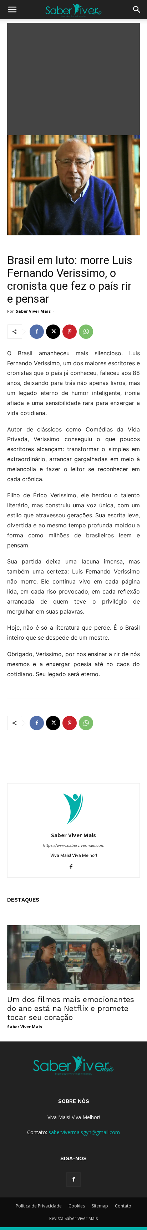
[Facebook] (37, 331)
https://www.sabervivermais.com (74, 845)
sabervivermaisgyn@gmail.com (84, 1132)
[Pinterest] (69, 331)
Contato (123, 1206)
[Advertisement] (73, 77)
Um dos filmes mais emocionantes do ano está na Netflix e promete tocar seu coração (70, 1008)
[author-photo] (73, 825)
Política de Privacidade (39, 1206)
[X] (53, 331)
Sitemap (100, 1206)
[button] (12, 9)
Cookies (77, 1206)
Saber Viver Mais (33, 311)
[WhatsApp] (86, 331)
